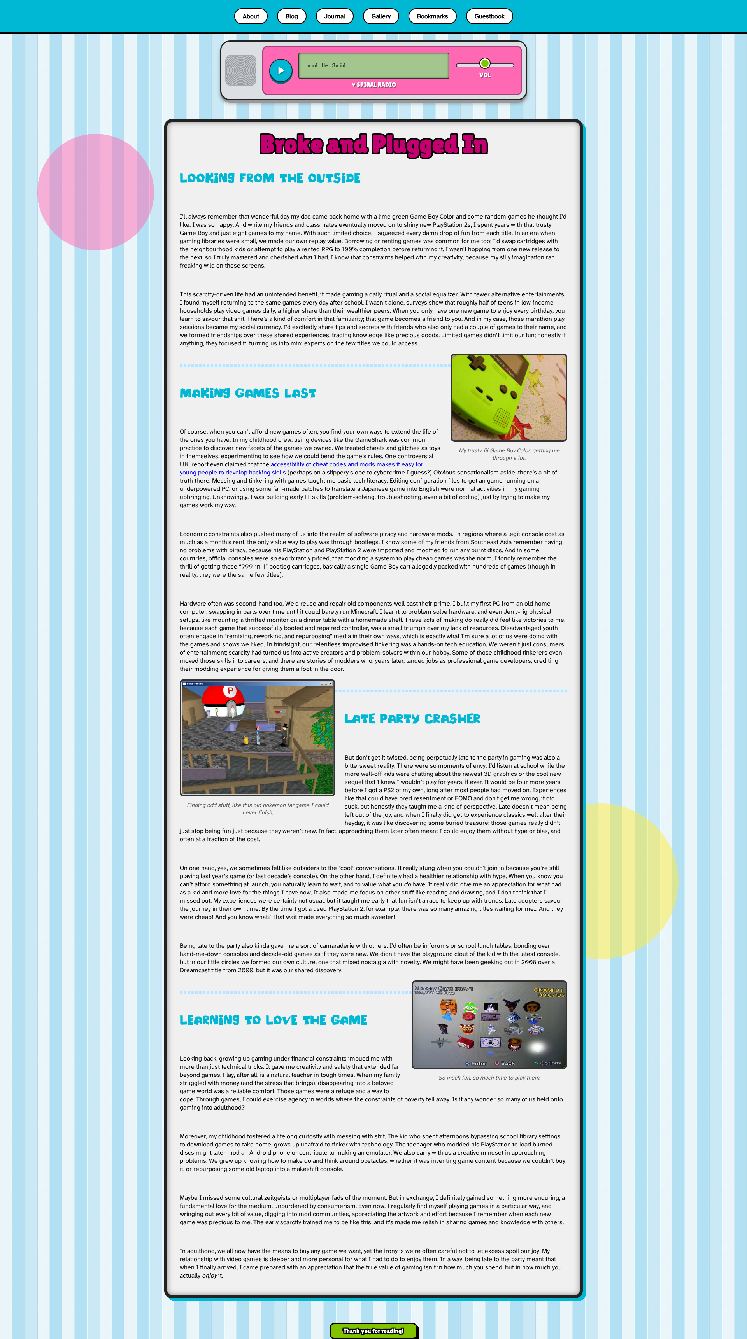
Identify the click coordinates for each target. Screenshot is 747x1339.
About (251, 16)
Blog (292, 16)
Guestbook (490, 16)
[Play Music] (281, 70)
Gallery (381, 16)
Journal (334, 16)
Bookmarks (432, 16)
